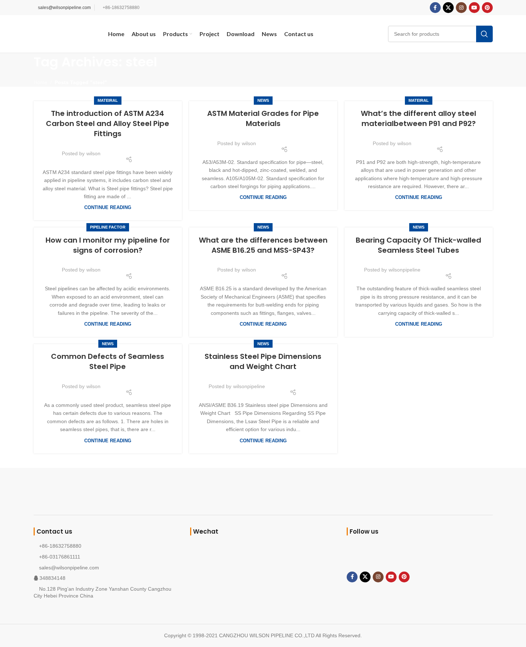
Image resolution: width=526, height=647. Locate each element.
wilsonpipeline (404, 270)
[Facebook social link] (435, 7)
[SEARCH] (484, 34)
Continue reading (107, 207)
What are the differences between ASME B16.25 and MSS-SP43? (263, 245)
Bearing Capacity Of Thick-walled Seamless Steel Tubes (418, 245)
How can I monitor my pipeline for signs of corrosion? (108, 245)
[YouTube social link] (474, 7)
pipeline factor (107, 227)
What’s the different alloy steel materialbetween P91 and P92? (418, 118)
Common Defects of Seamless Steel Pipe (107, 361)
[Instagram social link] (461, 7)
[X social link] (448, 7)
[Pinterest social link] (487, 7)
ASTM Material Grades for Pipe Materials (263, 118)
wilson (93, 153)
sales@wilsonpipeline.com (64, 7)
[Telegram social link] (146, 149)
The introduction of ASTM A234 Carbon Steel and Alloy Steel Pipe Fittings (107, 123)
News (263, 100)
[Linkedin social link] (137, 149)
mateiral (108, 100)
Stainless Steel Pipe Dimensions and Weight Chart (263, 361)
